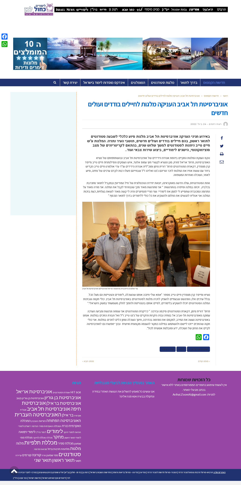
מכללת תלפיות (40, 442)
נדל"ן (15, 478)
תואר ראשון (63, 460)
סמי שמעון (52, 455)
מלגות (181, 349)
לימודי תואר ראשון (72, 437)
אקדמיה (77, 415)
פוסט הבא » (88, 361)
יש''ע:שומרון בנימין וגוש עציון (51, 472)
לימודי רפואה (27, 432)
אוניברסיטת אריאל (34, 391)
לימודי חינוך (68, 432)
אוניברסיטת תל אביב (198, 349)
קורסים (26, 455)
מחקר (58, 436)
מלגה (20, 443)
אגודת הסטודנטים (61, 392)
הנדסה (35, 426)
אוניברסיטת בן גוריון (62, 397)
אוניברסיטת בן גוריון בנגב (30, 398)
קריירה (18, 455)
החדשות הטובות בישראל (100, 472)
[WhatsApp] (4, 44)
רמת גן (86, 472)
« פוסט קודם (204, 361)
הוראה (42, 420)
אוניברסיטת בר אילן (63, 403)
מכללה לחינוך (39, 437)
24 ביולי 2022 (198, 124)
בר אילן (67, 415)
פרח (44, 455)
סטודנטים (70, 454)
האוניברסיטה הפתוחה (63, 420)
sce (78, 392)
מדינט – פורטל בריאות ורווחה (125, 472)
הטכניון (34, 421)
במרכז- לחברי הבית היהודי (25, 472)
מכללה (49, 437)
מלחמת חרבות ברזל (59, 449)
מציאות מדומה (40, 449)
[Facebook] (4, 36)
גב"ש (67, 472)
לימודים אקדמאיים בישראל (54, 478)
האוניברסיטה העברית (38, 414)
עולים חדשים (168, 349)
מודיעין (143, 472)
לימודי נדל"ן (41, 432)
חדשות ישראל (34, 478)
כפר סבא (23, 478)
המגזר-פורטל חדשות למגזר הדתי (162, 472)
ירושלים (27, 426)
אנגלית (23, 410)
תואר (78, 460)
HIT (72, 392)
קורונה (36, 455)
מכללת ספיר (66, 443)
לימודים (55, 431)
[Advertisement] (43, 125)
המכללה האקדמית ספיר (50, 426)
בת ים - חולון (76, 472)
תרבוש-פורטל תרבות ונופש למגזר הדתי (195, 472)
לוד (68, 478)
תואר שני (43, 460)
